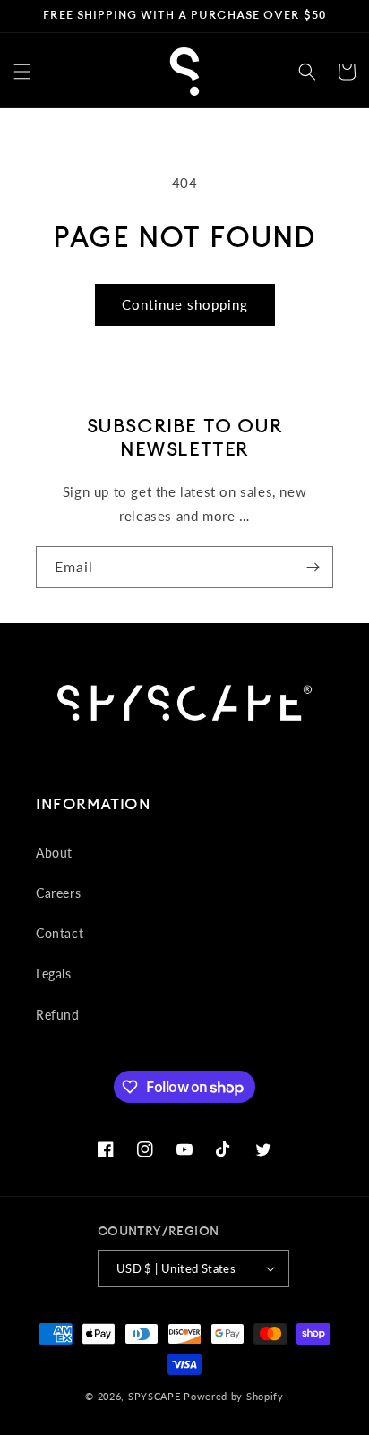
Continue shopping (185, 304)
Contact (59, 933)
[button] (22, 71)
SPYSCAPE (154, 1396)
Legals (54, 973)
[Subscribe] (312, 567)
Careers (58, 893)
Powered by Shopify (234, 1396)
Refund (58, 1014)
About (54, 852)
